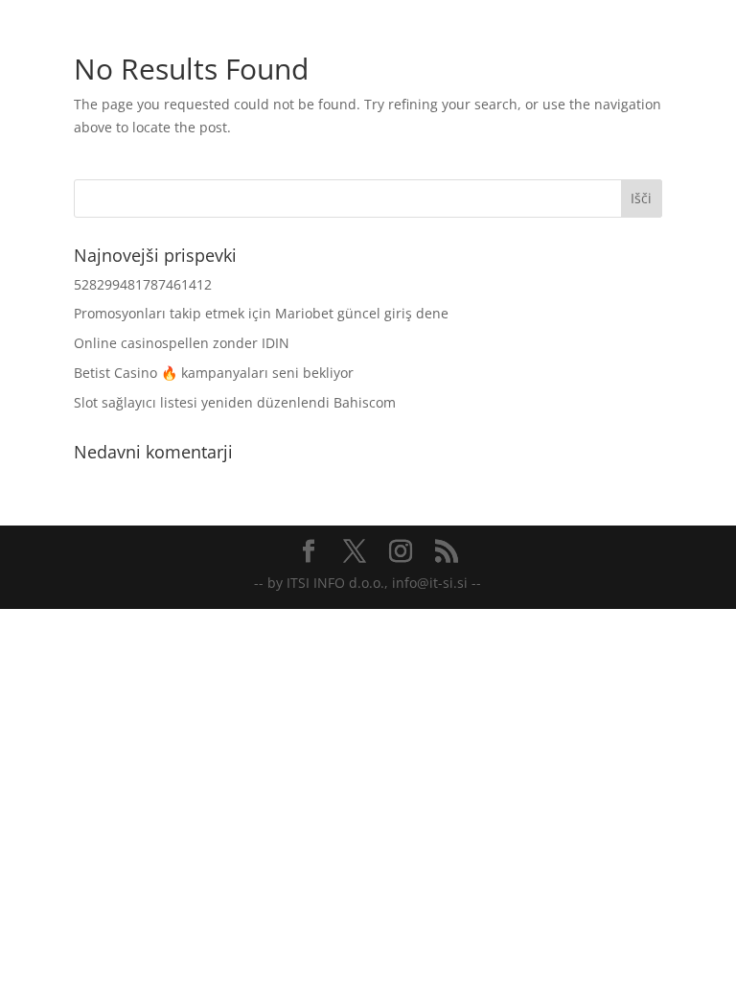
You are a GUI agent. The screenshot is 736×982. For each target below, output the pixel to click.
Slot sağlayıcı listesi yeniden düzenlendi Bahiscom (235, 402)
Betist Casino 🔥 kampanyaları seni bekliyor (214, 372)
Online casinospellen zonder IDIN (181, 343)
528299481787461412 (143, 284)
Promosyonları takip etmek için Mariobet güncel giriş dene (261, 313)
